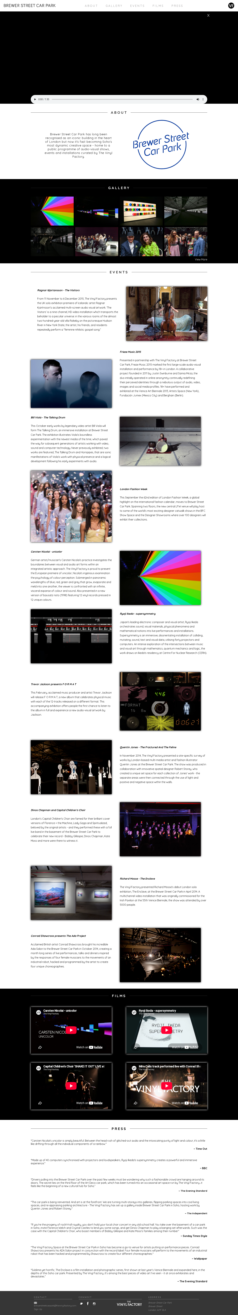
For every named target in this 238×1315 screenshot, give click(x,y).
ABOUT (91, 6)
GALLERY (114, 6)
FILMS (158, 6)
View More (201, 259)
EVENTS (137, 6)
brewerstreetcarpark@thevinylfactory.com (55, 1305)
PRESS (177, 6)
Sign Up (38, 1309)
